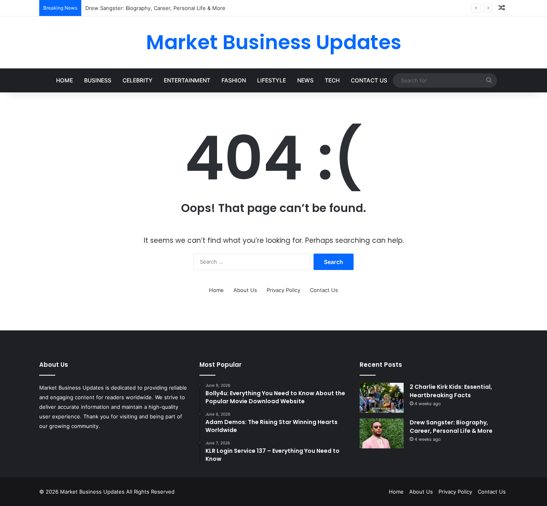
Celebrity (138, 80)
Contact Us (369, 80)
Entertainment (187, 80)
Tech (332, 80)
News (305, 80)
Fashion (233, 80)
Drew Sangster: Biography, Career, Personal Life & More (155, 8)
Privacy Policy (283, 290)
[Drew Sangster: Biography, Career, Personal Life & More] (382, 433)
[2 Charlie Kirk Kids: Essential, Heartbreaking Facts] (382, 398)
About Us (245, 290)
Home (64, 80)
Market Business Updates (93, 491)
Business (97, 80)
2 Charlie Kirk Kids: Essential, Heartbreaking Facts (451, 391)
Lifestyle (271, 80)
